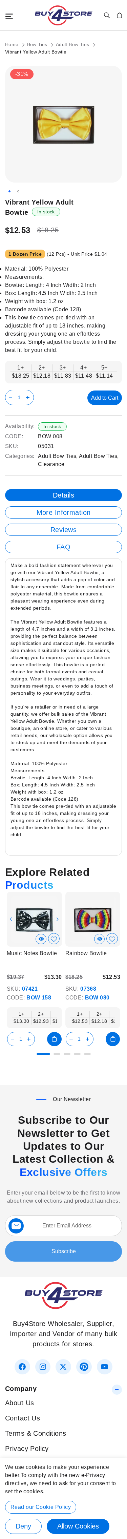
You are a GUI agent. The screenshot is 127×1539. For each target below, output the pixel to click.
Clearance (51, 464)
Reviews (63, 529)
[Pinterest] (84, 1366)
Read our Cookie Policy (40, 1507)
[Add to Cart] (54, 1039)
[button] (9, 191)
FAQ (63, 547)
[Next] (116, 916)
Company (21, 1388)
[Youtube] (104, 1366)
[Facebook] (22, 1366)
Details (63, 495)
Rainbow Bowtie (86, 953)
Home (12, 44)
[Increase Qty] (29, 397)
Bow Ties (38, 44)
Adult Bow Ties (73, 44)
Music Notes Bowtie (32, 953)
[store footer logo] (64, 1306)
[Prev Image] (10, 919)
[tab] (63, 495)
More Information (64, 512)
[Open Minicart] (119, 15)
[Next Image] (57, 919)
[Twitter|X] (63, 1366)
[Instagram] (42, 1366)
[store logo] (63, 15)
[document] (63, 1498)
